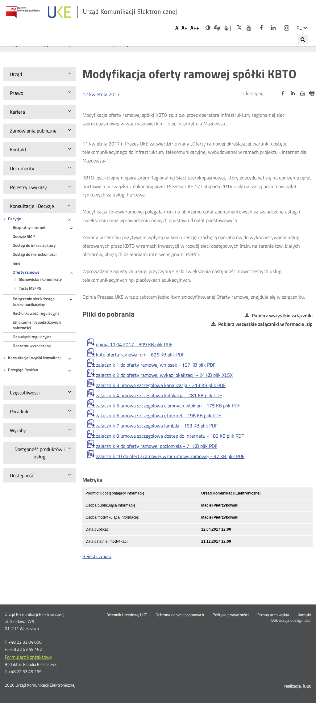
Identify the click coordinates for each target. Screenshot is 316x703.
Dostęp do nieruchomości (34, 254)
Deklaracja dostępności (291, 620)
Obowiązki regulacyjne (32, 337)
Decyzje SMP (24, 236)
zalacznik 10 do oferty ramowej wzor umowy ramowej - (170, 456)
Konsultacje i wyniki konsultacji (34, 358)
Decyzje (14, 219)
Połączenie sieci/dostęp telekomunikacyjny (34, 301)
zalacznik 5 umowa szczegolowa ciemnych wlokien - (168, 405)
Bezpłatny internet (29, 227)
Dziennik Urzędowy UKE (126, 615)
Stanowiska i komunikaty (40, 279)
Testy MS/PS (30, 288)
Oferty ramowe (26, 272)
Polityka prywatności (231, 615)
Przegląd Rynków (23, 370)
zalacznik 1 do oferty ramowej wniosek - (155, 365)
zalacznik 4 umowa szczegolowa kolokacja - (159, 395)
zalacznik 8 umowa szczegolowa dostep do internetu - (170, 436)
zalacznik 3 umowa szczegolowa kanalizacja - (161, 385)
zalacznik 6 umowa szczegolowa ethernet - (158, 415)
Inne (16, 263)
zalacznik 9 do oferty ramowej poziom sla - (156, 446)
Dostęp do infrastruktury (34, 245)
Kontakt (304, 615)
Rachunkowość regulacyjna (36, 313)
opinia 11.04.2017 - (134, 344)
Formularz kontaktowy (28, 657)
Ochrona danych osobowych (180, 615)
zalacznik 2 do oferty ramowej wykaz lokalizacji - (164, 375)
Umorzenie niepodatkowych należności (37, 325)
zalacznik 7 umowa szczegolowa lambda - (157, 425)
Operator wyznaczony (32, 346)
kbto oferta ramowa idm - (140, 354)
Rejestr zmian (96, 556)
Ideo (307, 685)
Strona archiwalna (273, 615)
